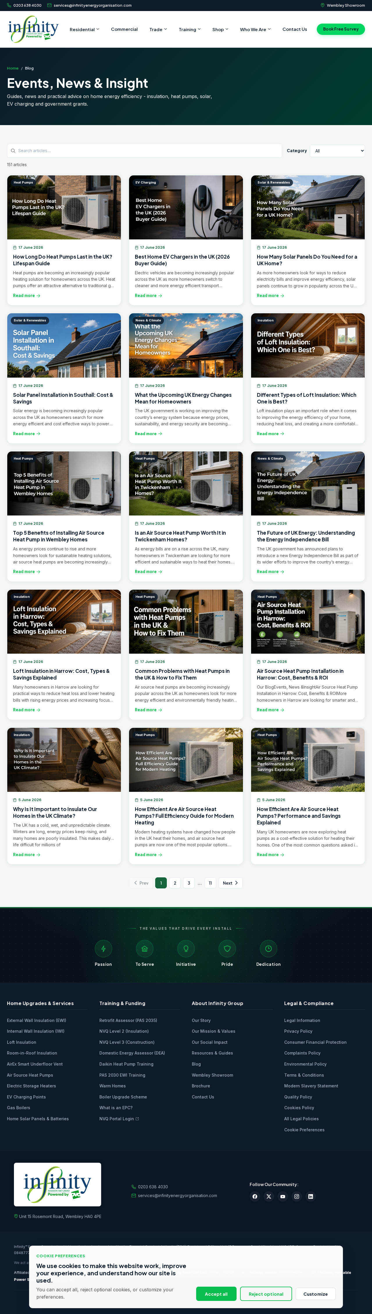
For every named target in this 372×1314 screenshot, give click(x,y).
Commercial (124, 29)
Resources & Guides (212, 1052)
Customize (315, 1294)
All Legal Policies (301, 1118)
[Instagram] (296, 1196)
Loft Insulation (21, 1042)
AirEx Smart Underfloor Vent (35, 1063)
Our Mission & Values (213, 1031)
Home (13, 68)
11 (210, 883)
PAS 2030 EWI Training (122, 1075)
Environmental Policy (305, 1063)
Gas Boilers (18, 1107)
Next (228, 883)
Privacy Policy (298, 1031)
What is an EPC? (116, 1107)
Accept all (216, 1294)
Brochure (201, 1085)
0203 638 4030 (27, 5)
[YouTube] (283, 1196)
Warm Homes (112, 1085)
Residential (82, 29)
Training (187, 29)
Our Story (201, 1020)
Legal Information (302, 1020)
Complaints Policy (302, 1052)
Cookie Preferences (304, 1129)
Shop (218, 29)
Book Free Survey (341, 28)
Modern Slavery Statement (311, 1085)
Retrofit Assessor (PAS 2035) (128, 1020)
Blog (196, 1063)
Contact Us (294, 29)
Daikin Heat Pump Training (126, 1063)
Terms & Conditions (304, 1075)
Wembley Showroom (346, 5)
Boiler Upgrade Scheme (123, 1096)
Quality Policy (298, 1096)
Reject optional (266, 1294)
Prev (144, 883)
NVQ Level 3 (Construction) (127, 1042)
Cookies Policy (299, 1107)
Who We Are (253, 29)
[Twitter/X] (269, 1196)
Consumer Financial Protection (315, 1042)
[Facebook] (255, 1196)
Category (297, 150)
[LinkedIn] (310, 1196)
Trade (155, 29)
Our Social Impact (210, 1042)
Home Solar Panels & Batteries (38, 1118)
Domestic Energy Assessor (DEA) (132, 1052)
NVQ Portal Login (116, 1118)
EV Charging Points (26, 1096)
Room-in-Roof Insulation (32, 1052)
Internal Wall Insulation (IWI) (36, 1031)
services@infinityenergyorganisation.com (93, 5)
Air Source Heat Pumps (30, 1075)
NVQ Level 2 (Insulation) (124, 1031)
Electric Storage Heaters (31, 1085)
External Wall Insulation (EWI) (36, 1020)
